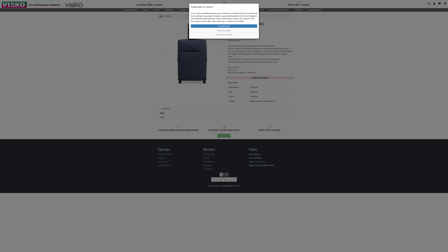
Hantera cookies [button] (224, 30)
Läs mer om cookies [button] (224, 34)
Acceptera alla (224, 26)
